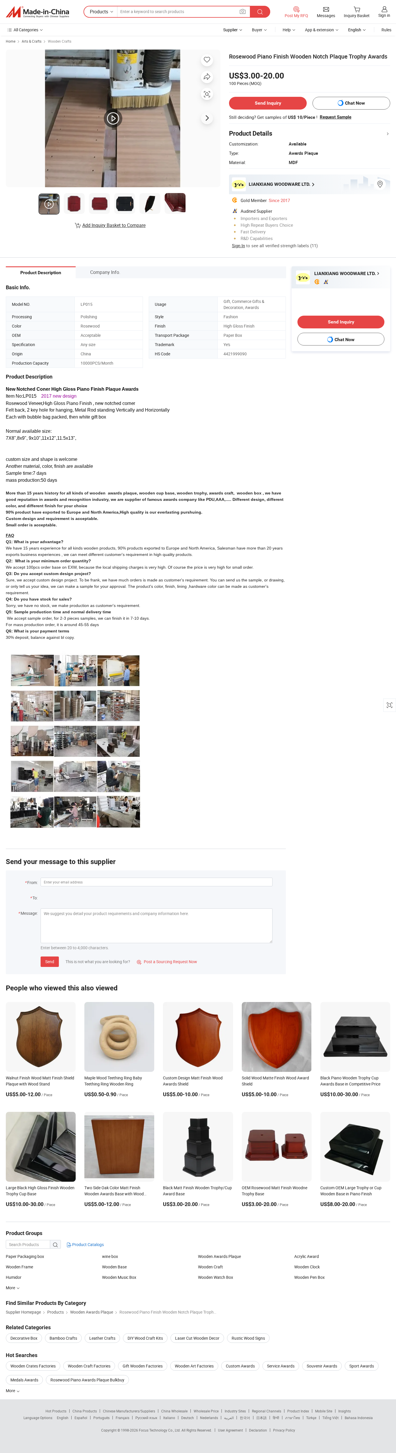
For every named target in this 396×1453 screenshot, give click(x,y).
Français (122, 1417)
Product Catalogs (87, 1244)
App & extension (319, 29)
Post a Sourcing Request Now (167, 961)
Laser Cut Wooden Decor (197, 1338)
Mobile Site (323, 1411)
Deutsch (187, 1417)
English (62, 1417)
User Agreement (230, 1430)
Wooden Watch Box (215, 1277)
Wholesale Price (206, 1411)
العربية (229, 1417)
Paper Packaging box (25, 1256)
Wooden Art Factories (194, 1366)
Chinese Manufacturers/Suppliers (129, 1411)
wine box (110, 1256)
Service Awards (281, 1366)
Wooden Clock (307, 1267)
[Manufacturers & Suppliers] (37, 12)
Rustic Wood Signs (248, 1338)
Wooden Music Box (119, 1277)
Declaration (258, 1430)
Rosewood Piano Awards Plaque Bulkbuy (87, 1380)
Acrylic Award (306, 1256)
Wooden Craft (210, 1267)
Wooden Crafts (59, 41)
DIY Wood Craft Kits (145, 1338)
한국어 (245, 1417)
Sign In (238, 245)
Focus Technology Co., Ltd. (160, 1430)
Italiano (169, 1417)
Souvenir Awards (322, 1366)
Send (49, 961)
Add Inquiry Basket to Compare (114, 225)
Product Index (298, 1411)
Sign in (384, 15)
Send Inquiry (268, 103)
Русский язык (146, 1417)
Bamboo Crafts (63, 1338)
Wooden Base (114, 1267)
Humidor (13, 1277)
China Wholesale (174, 1411)
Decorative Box (23, 1338)
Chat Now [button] (355, 103)
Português (101, 1417)
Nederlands (209, 1417)
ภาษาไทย (292, 1417)
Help (287, 29)
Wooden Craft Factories (89, 1366)
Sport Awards (361, 1366)
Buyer (257, 29)
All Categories (26, 29)
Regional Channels (266, 1411)
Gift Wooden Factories (143, 1366)
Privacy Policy (284, 1430)
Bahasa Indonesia (359, 1417)
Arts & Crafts (31, 41)
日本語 (261, 1417)
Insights (344, 1411)
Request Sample (335, 117)
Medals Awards (24, 1380)
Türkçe (311, 1417)
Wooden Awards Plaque (219, 1256)
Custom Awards (240, 1366)
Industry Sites (235, 1411)
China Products (84, 1411)
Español (81, 1417)
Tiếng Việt (330, 1417)
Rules (386, 29)
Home (10, 41)
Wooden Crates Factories (33, 1366)
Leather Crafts (102, 1338)
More (11, 1390)
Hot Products (56, 1411)
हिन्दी (276, 1417)
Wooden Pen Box (309, 1277)
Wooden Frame (19, 1267)
